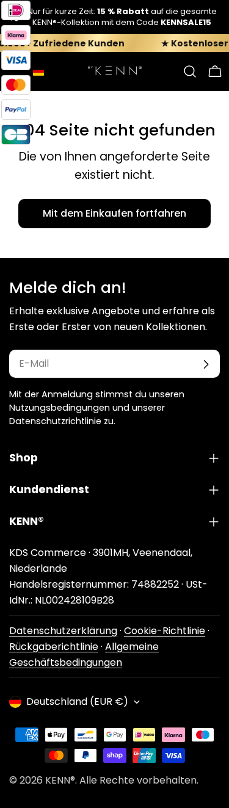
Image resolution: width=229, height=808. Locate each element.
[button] (38, 71)
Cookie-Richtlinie (164, 631)
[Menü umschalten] (14, 71)
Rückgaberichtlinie (53, 647)
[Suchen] (190, 71)
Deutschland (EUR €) (77, 701)
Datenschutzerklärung (63, 631)
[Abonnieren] (206, 364)
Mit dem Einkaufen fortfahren (114, 213)
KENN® (60, 780)
